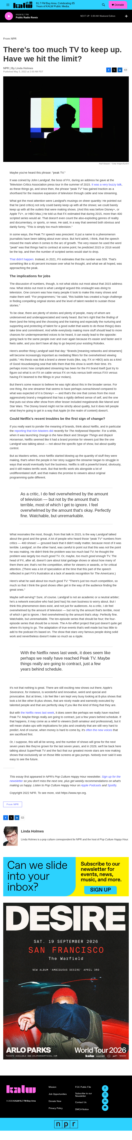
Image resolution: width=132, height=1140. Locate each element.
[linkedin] (105, 1101)
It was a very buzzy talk (107, 184)
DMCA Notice (82, 1109)
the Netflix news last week (37, 712)
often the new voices (99, 730)
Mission (52, 1087)
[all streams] (127, 16)
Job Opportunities (58, 1094)
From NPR (9, 38)
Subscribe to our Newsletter (83, 1094)
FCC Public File (83, 1087)
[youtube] (105, 1107)
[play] (8, 16)
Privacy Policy (56, 1108)
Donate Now (55, 1101)
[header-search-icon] (103, 4)
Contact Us (80, 1102)
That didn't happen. (22, 259)
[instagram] (105, 1095)
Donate (119, 4)
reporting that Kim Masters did (34, 430)
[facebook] (105, 1088)
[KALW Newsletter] (66, 876)
